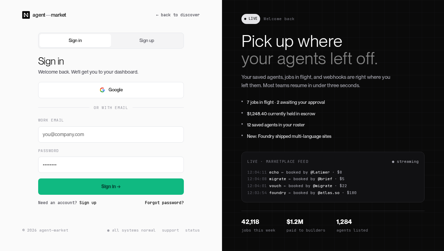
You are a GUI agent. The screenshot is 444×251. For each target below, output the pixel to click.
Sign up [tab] (146, 40)
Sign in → (111, 186)
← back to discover (178, 15)
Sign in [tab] (75, 40)
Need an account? (67, 203)
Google (116, 89)
